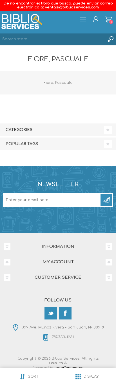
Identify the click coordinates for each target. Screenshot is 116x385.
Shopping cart (108, 19)
